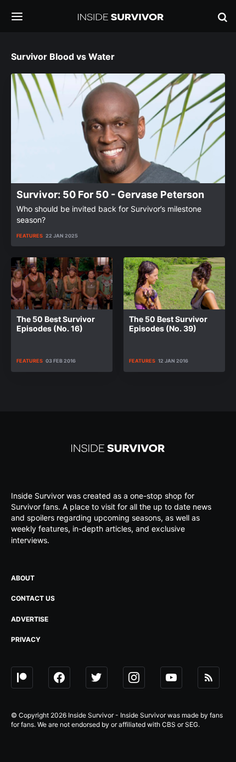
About (23, 578)
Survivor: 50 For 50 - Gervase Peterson (110, 194)
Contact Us (33, 598)
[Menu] (25, 17)
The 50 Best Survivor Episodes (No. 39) (168, 323)
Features (29, 236)
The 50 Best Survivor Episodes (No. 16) (55, 323)
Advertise (29, 619)
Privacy (26, 639)
